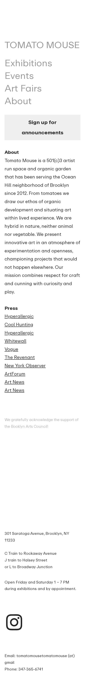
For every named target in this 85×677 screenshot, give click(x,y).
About (18, 100)
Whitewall (15, 341)
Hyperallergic (19, 316)
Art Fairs (23, 88)
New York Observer (25, 365)
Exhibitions (28, 63)
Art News (14, 382)
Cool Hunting (19, 324)
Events (19, 75)
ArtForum (15, 374)
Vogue (11, 349)
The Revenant (20, 357)
